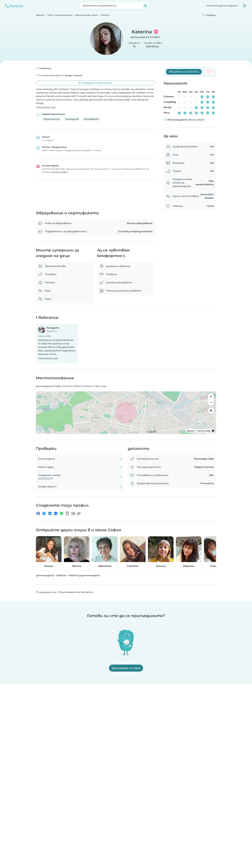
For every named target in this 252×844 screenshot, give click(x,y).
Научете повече (59, 172)
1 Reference (44, 68)
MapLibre (191, 430)
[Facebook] (38, 513)
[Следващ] (215, 552)
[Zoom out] (211, 402)
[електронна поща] (73, 513)
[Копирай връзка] (79, 513)
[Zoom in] (211, 397)
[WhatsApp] (61, 513)
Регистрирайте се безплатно (75, 592)
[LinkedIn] (50, 513)
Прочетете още (46, 107)
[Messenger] (55, 513)
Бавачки (61, 575)
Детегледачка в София (145, 37)
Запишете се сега (126, 668)
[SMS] (67, 513)
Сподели (210, 15)
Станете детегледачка (222, 5)
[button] (57, 343)
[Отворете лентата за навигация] (244, 5)
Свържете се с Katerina (184, 71)
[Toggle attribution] (213, 431)
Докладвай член (47, 592)
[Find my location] (211, 411)
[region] (126, 412)
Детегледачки (45, 575)
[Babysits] (14, 5)
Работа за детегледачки (84, 575)
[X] (44, 513)
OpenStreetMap (204, 430)
